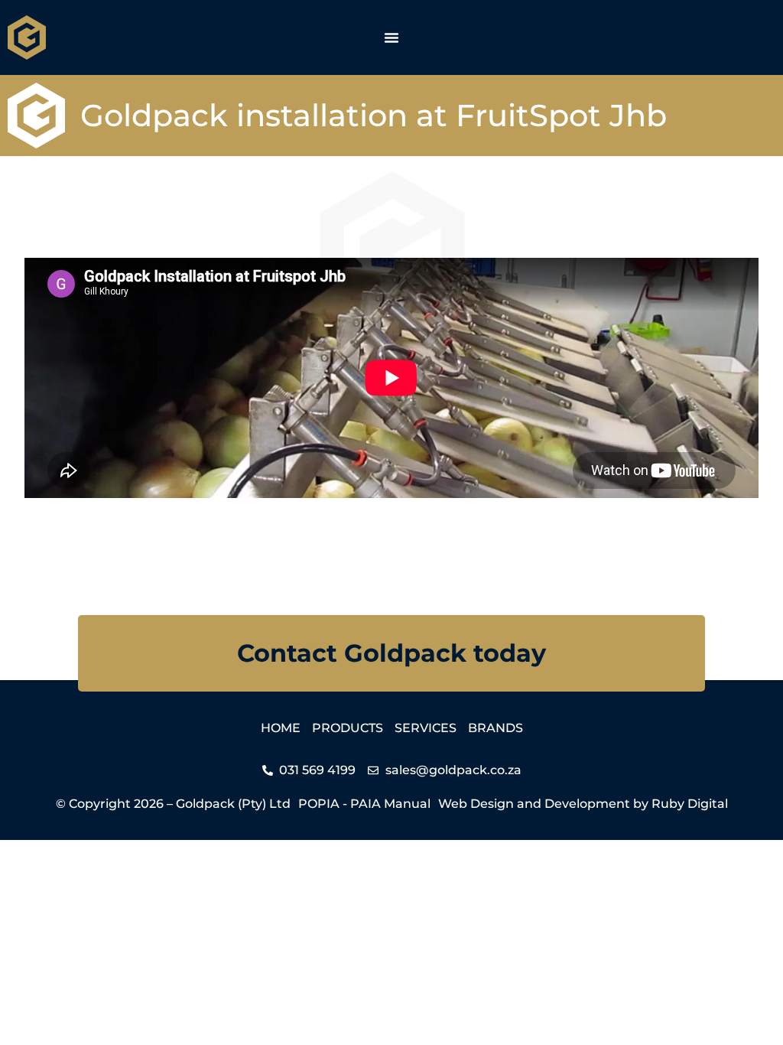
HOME (281, 728)
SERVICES (425, 728)
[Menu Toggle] (391, 37)
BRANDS (495, 728)
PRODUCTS (347, 728)
